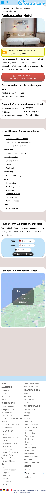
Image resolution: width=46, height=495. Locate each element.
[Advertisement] (23, 123)
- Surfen (4, 484)
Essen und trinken (31, 383)
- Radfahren (6, 473)
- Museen (5, 440)
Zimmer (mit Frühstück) (11, 424)
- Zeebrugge (29, 430)
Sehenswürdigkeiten (10, 437)
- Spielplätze (6, 449)
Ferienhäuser (7, 412)
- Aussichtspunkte (9, 443)
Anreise (14, 241)
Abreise (14, 245)
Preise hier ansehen (23, 77)
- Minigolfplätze (8, 455)
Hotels (4, 421)
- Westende (29, 451)
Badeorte (5, 390)
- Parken (27, 396)
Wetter (4, 399)
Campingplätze (7, 410)
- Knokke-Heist (30, 427)
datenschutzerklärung (33, 490)
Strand (4, 435)
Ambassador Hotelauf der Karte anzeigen (23, 296)
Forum (26, 402)
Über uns (28, 470)
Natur (3, 464)
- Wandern (5, 476)
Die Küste (28, 421)
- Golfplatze (6, 481)
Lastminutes (6, 427)
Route (26, 393)
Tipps (3, 393)
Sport (3, 467)
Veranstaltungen (31, 386)
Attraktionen (6, 446)
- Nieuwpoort (7, 415)
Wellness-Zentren (9, 458)
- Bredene (28, 442)
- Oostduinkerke (31, 456)
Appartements (7, 407)
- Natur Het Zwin (31, 424)
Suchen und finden (24, 254)
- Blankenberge (30, 433)
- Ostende (28, 445)
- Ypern (27, 418)
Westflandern (29, 410)
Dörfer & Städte (8, 461)
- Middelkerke (30, 448)
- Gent (26, 415)
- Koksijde (28, 459)
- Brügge (27, 412)
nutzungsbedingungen (19, 490)
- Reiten (4, 479)
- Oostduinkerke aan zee (11, 418)
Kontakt (27, 477)
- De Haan (28, 439)
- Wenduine (29, 436)
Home (3, 383)
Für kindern (6, 396)
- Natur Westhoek (31, 462)
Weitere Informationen (15, 96)
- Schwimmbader (8, 470)
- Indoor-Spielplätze (9, 452)
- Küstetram (29, 399)
